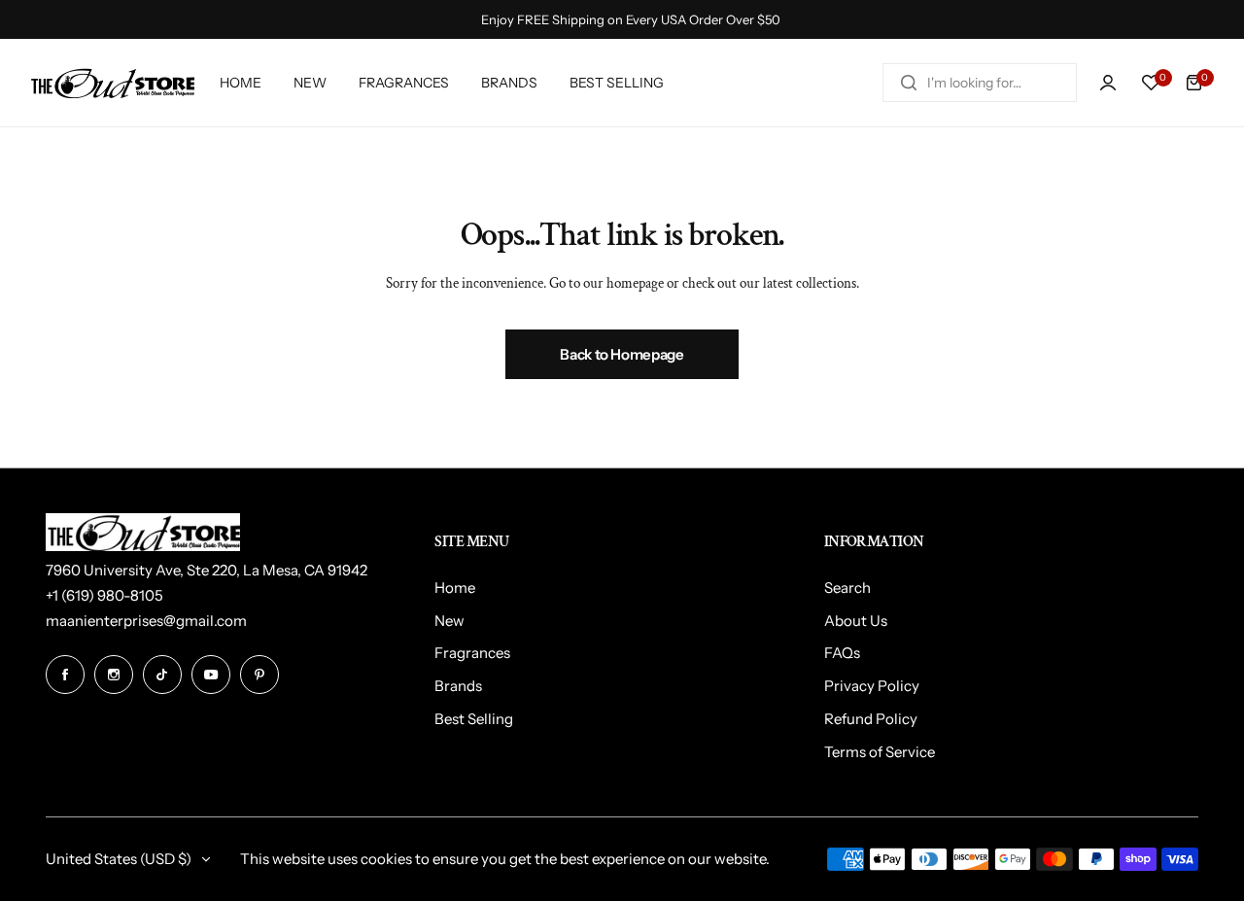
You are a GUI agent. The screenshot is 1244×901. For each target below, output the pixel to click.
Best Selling (473, 719)
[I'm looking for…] (908, 82)
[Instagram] (113, 674)
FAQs (842, 652)
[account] (1108, 82)
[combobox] (979, 82)
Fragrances (472, 652)
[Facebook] (65, 674)
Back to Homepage (621, 354)
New (449, 620)
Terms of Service (879, 752)
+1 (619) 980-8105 (104, 595)
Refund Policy (870, 719)
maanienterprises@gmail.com (146, 620)
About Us (855, 620)
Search (847, 587)
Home (454, 587)
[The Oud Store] (111, 83)
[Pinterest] (259, 674)
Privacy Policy (871, 685)
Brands (458, 685)
